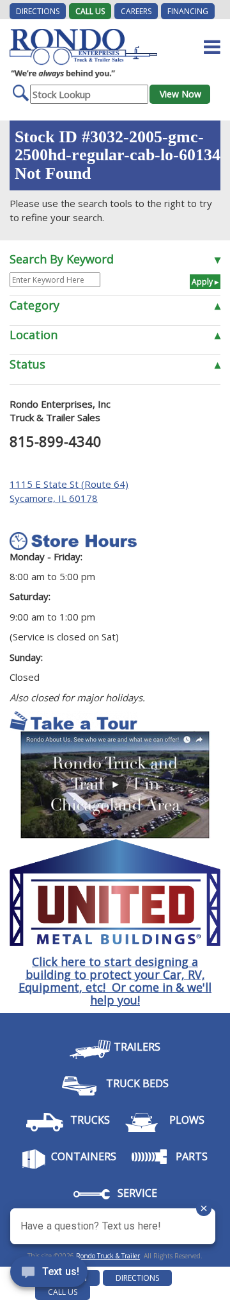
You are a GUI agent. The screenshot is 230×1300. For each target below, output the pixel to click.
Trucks (90, 1120)
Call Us (90, 11)
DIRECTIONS (37, 11)
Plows (186, 1120)
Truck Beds (137, 1083)
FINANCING (187, 11)
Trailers (137, 1047)
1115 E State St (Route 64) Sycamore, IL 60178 (69, 491)
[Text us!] (49, 1274)
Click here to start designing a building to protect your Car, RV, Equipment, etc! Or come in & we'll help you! (115, 980)
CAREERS (136, 11)
